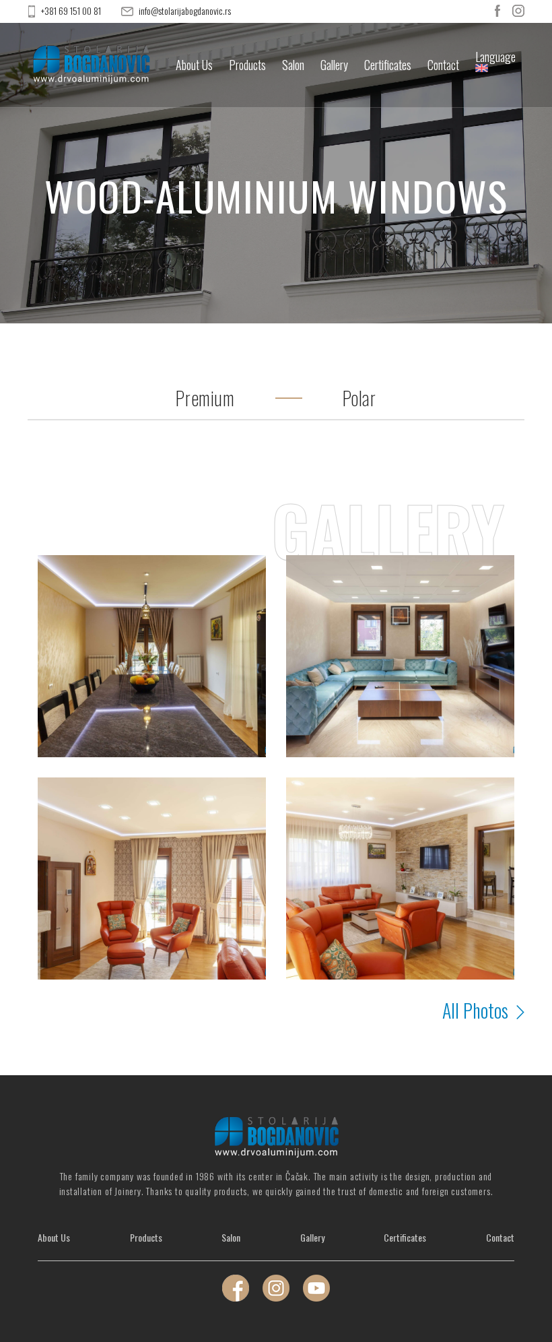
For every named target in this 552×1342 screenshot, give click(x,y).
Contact (443, 65)
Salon (293, 65)
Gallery (334, 65)
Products (247, 65)
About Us (194, 65)
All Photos (477, 1010)
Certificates (387, 65)
